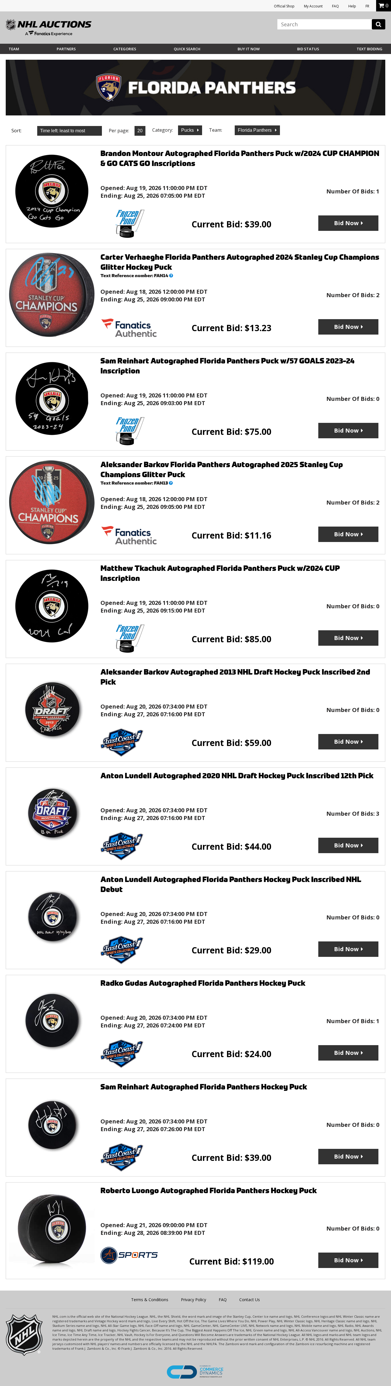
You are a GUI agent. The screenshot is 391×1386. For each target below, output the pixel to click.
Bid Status (308, 48)
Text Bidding (369, 48)
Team (14, 48)
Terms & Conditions (149, 1299)
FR (367, 6)
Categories (124, 48)
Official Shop (284, 6)
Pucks (188, 130)
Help (352, 6)
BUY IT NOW (249, 48)
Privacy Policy (193, 1299)
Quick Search (187, 48)
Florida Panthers (255, 130)
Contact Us (249, 1299)
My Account (313, 6)
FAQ (335, 6)
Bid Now (346, 223)
